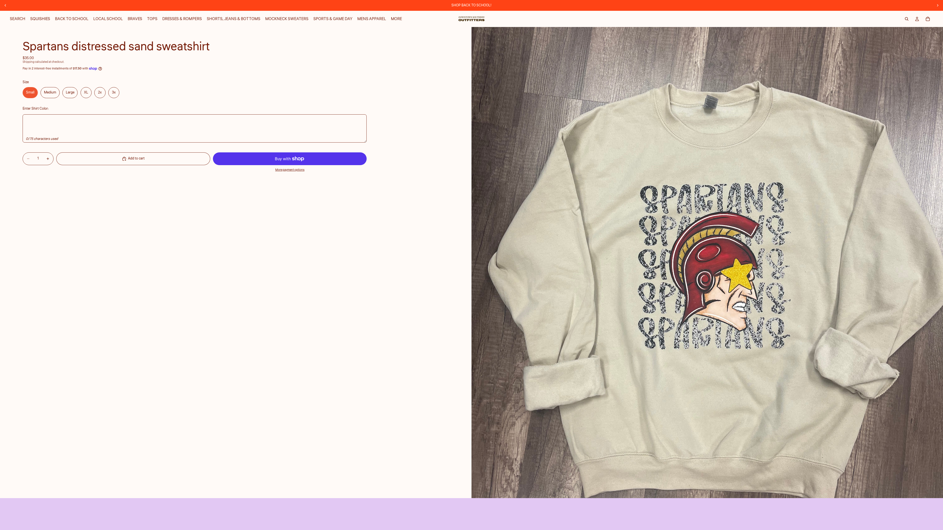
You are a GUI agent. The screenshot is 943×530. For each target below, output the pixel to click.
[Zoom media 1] (707, 262)
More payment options (290, 170)
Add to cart (136, 158)
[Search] (906, 18)
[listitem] (396, 18)
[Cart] (927, 18)
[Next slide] (937, 5)
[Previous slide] (5, 5)
